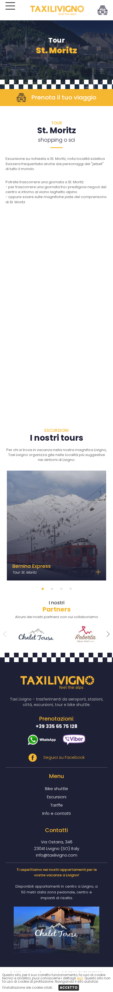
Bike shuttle (56, 788)
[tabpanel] (56, 525)
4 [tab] (70, 590)
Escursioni (56, 797)
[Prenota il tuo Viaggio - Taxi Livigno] (103, 10)
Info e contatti (56, 813)
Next (108, 634)
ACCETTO (69, 987)
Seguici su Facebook (63, 757)
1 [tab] (42, 590)
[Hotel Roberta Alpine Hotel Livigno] (81, 634)
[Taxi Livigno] (56, 14)
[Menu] (9, 8)
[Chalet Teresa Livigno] (32, 634)
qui (80, 978)
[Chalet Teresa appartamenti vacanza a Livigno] (56, 930)
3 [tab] (61, 590)
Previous (4, 634)
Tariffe (56, 805)
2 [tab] (52, 590)
